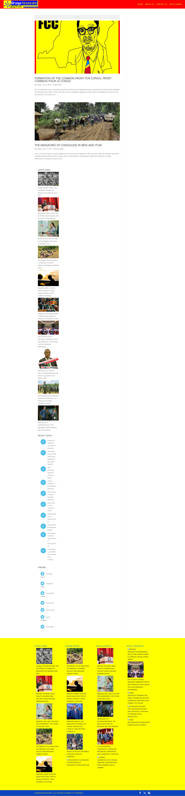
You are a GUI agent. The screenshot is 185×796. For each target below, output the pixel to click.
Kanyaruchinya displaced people (52, 527)
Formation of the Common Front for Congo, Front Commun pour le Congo (73, 79)
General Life (50, 603)
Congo (39, 85)
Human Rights (59, 149)
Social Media (175, 4)
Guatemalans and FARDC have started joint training (52, 554)
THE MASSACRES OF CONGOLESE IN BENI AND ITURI (68, 145)
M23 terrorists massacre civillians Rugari (51, 473)
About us (149, 4)
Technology (49, 627)
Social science (50, 610)
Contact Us (161, 4)
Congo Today (57, 85)
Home (140, 4)
